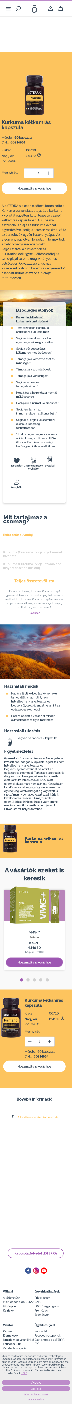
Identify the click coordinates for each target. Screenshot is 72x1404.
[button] (21, 979)
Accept (36, 1382)
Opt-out (36, 1388)
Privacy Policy (36, 1399)
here (24, 1373)
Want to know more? (36, 1394)
